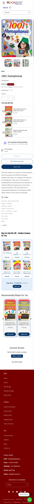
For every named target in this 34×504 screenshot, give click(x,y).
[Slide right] (32, 63)
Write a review (17, 356)
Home (5, 378)
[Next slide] (31, 319)
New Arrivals (7, 395)
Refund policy (19, 499)
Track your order (8, 435)
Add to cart (17, 286)
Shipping (10, 86)
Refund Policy (8, 415)
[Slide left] (2, 63)
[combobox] (17, 12)
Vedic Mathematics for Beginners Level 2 (24, 323)
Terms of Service (8, 424)
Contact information (27, 502)
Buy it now (17, 167)
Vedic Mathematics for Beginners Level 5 (10, 323)
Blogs (5, 444)
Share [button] (5, 225)
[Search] (29, 12)
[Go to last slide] (3, 319)
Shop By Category (9, 391)
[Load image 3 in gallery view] (25, 63)
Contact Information (9, 407)
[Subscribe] (26, 485)
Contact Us (7, 448)
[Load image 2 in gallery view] (17, 63)
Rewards (5, 7)
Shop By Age (7, 386)
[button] (4, 3)
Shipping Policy (8, 419)
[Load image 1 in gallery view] (8, 63)
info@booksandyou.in (14, 459)
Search (6, 382)
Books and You (10, 499)
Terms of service (8, 502)
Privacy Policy (8, 411)
